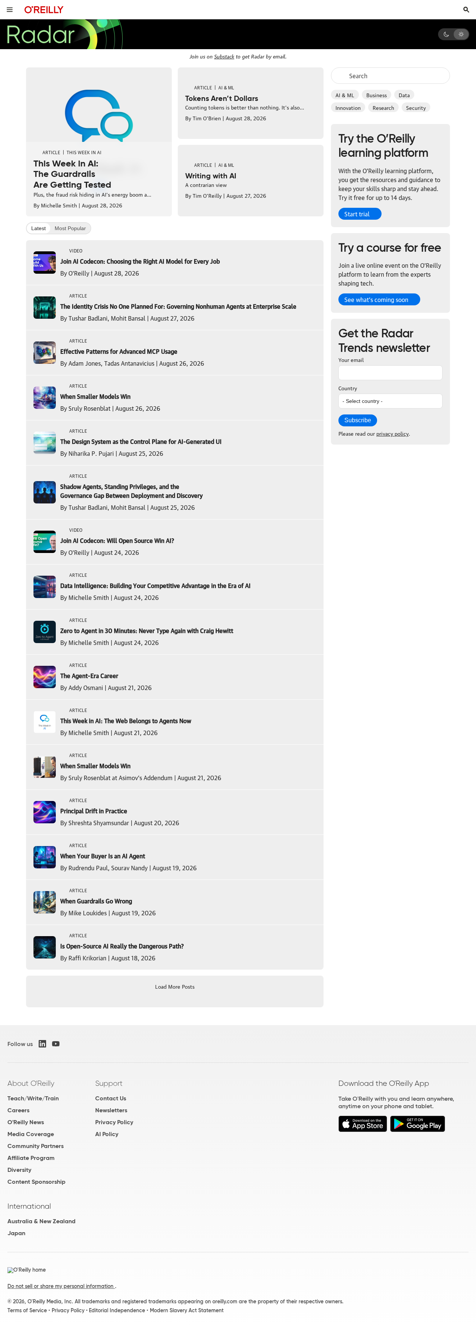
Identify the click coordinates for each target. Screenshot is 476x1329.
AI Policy (106, 1134)
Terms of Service (27, 1310)
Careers (18, 1110)
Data (404, 94)
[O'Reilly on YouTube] (56, 1043)
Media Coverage (30, 1134)
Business (376, 94)
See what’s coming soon (376, 299)
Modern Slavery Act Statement (186, 1310)
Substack (224, 56)
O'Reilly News (25, 1122)
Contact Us (110, 1098)
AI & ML (344, 94)
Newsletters (111, 1110)
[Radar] (65, 34)
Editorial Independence (117, 1310)
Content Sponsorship (36, 1182)
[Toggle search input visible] (466, 10)
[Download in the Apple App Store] (362, 1130)
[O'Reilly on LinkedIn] (42, 1043)
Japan (16, 1233)
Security (416, 107)
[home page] (44, 9)
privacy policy (392, 433)
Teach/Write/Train (33, 1098)
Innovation (348, 107)
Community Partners (35, 1146)
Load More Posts (174, 986)
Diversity (19, 1170)
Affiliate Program (31, 1158)
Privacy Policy (114, 1122)
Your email (351, 359)
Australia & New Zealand (41, 1221)
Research (383, 107)
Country (347, 387)
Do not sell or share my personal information (61, 1286)
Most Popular (70, 228)
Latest (38, 228)
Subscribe (357, 420)
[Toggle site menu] (10, 10)
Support (109, 1083)
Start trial (357, 214)
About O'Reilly (30, 1083)
